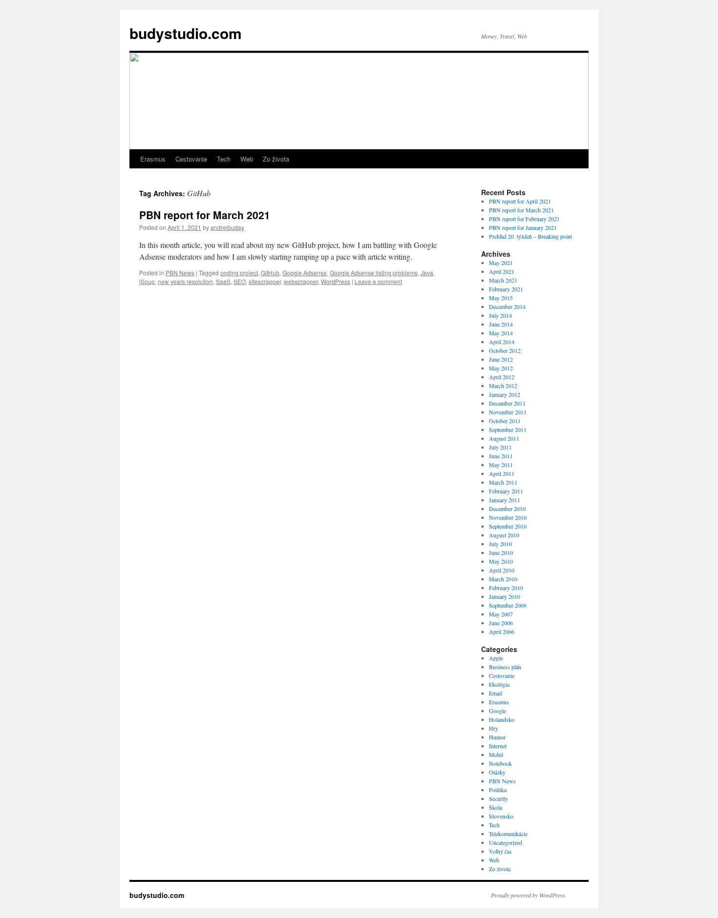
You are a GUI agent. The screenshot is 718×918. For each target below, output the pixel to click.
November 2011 (508, 412)
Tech (224, 158)
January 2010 (504, 596)
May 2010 (501, 561)
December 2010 (507, 508)
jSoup (147, 281)
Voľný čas (500, 851)
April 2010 (501, 570)
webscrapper (301, 281)
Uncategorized (505, 842)
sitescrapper (265, 281)
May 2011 (501, 465)
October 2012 (505, 350)
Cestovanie (191, 158)
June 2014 (501, 324)
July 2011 (500, 447)
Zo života (276, 158)
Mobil (496, 754)
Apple (496, 658)
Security (498, 798)
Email (495, 693)
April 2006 (501, 631)
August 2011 (504, 438)
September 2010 (508, 526)
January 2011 (504, 500)
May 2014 (501, 333)
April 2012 (501, 377)
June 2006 (501, 623)
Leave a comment (378, 281)
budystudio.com (185, 32)
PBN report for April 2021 (520, 201)
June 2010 (501, 552)
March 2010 (503, 579)
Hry (493, 728)
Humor (497, 737)
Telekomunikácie (508, 833)
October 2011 (505, 421)
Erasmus (153, 158)
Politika (498, 790)
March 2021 (503, 280)
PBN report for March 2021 (204, 214)
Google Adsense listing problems (374, 272)
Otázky (497, 772)
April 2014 (501, 342)
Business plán (505, 667)
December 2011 (507, 403)
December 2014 (507, 306)
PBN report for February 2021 (524, 219)
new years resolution (185, 281)
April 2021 (501, 271)
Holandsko (501, 719)
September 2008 (508, 605)
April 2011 (501, 473)
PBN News (180, 272)
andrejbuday (227, 227)
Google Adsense (304, 272)
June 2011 (501, 456)
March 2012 (503, 385)
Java (427, 272)
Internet (498, 746)
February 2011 (506, 491)
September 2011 (508, 429)
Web (246, 158)
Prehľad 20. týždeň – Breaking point (530, 236)
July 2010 (500, 544)
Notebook (500, 763)
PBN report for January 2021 (523, 227)
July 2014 (500, 315)
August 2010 (504, 535)
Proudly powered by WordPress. (529, 895)
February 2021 (506, 289)
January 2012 (504, 394)
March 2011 (503, 482)
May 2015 (501, 298)
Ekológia (499, 684)
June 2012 (501, 359)
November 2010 (508, 517)
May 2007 (501, 614)
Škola (495, 807)
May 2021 (501, 262)
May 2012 (501, 368)
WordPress (335, 281)
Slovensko (501, 816)
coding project (239, 272)
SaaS (223, 281)
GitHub (270, 272)
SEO (239, 281)
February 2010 (506, 588)
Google (497, 710)
